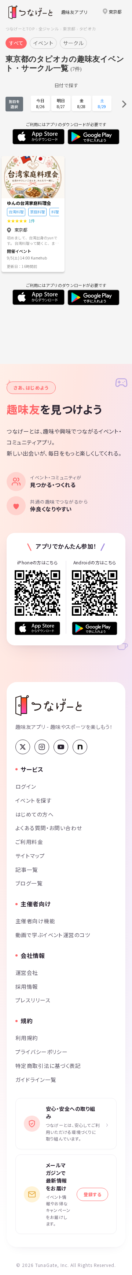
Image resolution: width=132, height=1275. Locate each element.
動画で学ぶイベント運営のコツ (52, 935)
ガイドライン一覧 (35, 1079)
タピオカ (87, 29)
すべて (16, 43)
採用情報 (26, 986)
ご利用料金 (29, 841)
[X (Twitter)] (22, 747)
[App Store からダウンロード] (37, 628)
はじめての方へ (34, 814)
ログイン (25, 786)
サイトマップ (30, 855)
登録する (92, 1194)
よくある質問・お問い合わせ (48, 828)
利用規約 (26, 1038)
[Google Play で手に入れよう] (94, 628)
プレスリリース (33, 1000)
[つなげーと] (48, 705)
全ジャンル (48, 29)
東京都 (69, 29)
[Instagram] (41, 747)
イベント (43, 43)
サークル (73, 43)
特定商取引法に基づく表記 (48, 1065)
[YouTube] (61, 747)
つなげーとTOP (20, 29)
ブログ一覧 (29, 883)
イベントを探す (33, 800)
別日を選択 (14, 104)
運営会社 (26, 972)
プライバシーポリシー (41, 1051)
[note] (80, 747)
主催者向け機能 (35, 921)
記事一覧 (26, 869)
